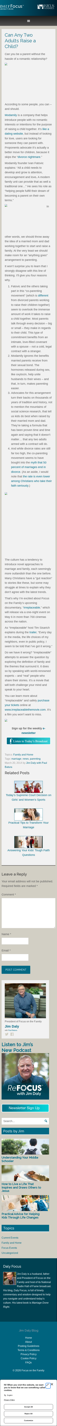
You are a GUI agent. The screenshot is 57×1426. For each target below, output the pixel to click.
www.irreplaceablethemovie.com (25, 709)
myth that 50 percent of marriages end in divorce (28, 467)
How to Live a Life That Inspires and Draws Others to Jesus (21, 1187)
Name (6, 934)
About (28, 1342)
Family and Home (23, 754)
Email (6, 950)
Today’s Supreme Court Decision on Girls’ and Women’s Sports (28, 797)
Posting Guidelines (28, 1346)
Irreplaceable (32, 607)
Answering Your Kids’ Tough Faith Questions (28, 852)
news (26, 758)
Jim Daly (12, 9)
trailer (32, 632)
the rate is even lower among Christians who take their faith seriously (31, 481)
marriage (16, 758)
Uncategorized (10, 1253)
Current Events (10, 1237)
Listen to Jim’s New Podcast (17, 1047)
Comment (9, 894)
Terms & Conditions (29, 1350)
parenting (35, 758)
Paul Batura (12, 1030)
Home (28, 1337)
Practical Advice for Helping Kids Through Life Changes (21, 1215)
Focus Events (9, 1248)
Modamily (11, 115)
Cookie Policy (28, 1358)
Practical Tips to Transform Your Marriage (28, 825)
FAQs (28, 1362)
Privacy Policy (29, 1354)
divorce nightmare (29, 157)
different (43, 295)
